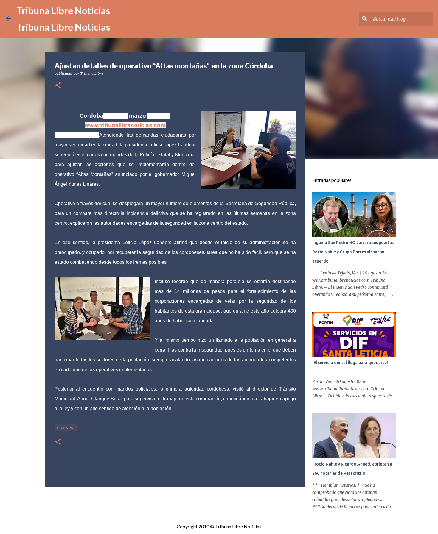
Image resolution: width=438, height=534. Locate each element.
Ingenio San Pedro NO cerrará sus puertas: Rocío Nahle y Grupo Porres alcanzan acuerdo (353, 251)
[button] (58, 86)
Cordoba (65, 427)
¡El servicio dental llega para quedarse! (350, 362)
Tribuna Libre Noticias (63, 10)
